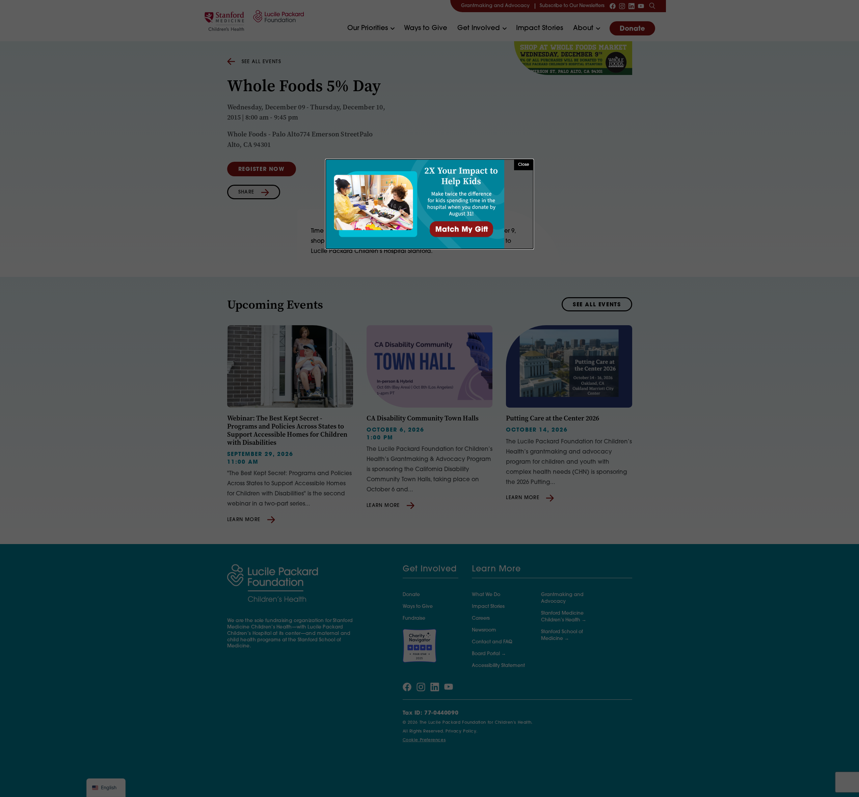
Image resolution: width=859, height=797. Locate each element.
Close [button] (523, 165)
